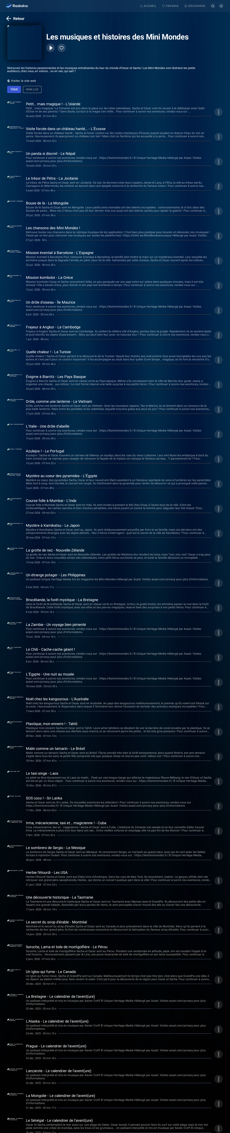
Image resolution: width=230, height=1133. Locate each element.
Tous (14, 89)
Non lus (32, 89)
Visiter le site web (23, 81)
